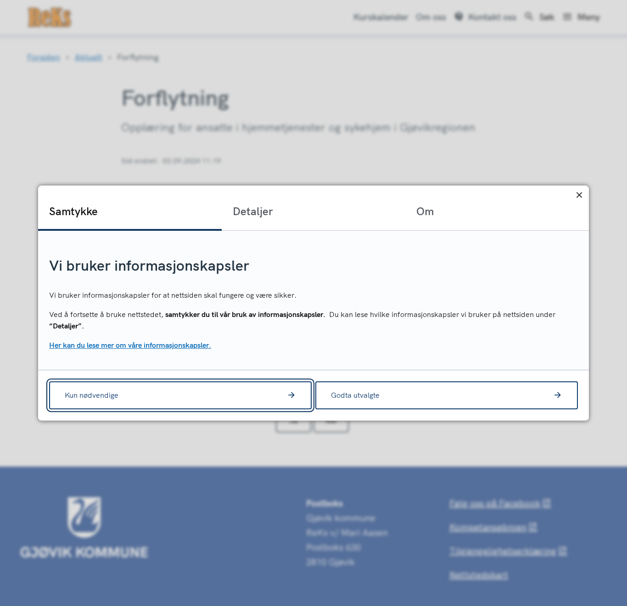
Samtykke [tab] (73, 211)
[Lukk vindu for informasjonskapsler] (579, 195)
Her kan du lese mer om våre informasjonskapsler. (130, 345)
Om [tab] (425, 211)
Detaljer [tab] (253, 211)
